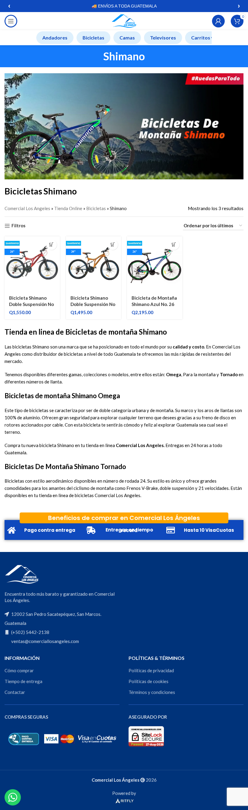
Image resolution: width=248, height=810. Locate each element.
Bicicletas (93, 37)
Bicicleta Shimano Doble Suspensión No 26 (31, 304)
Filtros (18, 226)
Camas (127, 37)
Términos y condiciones (152, 692)
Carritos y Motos (210, 37)
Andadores (54, 37)
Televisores (163, 37)
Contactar (15, 692)
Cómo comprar (19, 670)
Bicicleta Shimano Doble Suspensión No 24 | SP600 (92, 304)
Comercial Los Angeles (27, 208)
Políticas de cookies (148, 681)
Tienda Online (68, 208)
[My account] (218, 21)
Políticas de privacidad (151, 670)
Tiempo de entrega (23, 681)
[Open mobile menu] (11, 21)
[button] (51, 244)
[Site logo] (123, 20)
